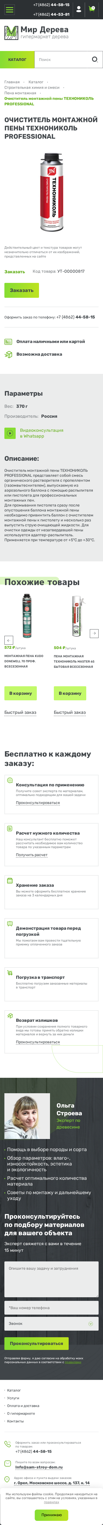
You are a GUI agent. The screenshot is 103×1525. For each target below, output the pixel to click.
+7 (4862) (51, 4)
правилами (73, 1362)
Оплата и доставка (23, 1406)
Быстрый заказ (20, 712)
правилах (51, 1502)
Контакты (15, 1421)
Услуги (13, 1398)
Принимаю (51, 1515)
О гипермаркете (21, 1413)
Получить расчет (32, 855)
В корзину (20, 693)
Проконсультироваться (38, 802)
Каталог (17, 59)
